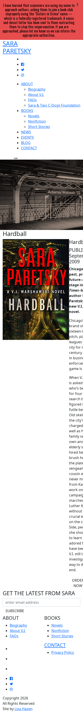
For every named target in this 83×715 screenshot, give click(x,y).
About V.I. (36, 94)
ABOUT (27, 83)
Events (17, 657)
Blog (15, 667)
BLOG (26, 142)
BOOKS (27, 110)
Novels (33, 116)
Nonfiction (37, 121)
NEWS (26, 132)
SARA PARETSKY (17, 47)
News (15, 647)
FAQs (32, 100)
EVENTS (27, 137)
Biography (36, 89)
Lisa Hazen (24, 708)
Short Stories (39, 126)
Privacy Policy (62, 652)
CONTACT (29, 148)
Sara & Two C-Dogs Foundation (54, 105)
